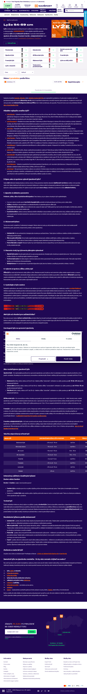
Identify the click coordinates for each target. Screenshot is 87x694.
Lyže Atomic (11, 114)
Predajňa (6, 671)
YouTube (48, 691)
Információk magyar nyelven (11, 681)
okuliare (9, 587)
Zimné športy (60, 10)
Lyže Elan (10, 129)
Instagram (45, 691)
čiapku (50, 590)
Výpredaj (7, 10)
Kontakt (70, 7)
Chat (57, 7)
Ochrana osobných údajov (30, 671)
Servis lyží (47, 666)
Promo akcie (7, 664)
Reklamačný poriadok (28, 676)
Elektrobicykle (24, 10)
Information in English (9, 676)
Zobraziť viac (12, 43)
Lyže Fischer (11, 138)
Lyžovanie (7, 15)
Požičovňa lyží (48, 664)
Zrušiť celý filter (58, 82)
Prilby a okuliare (43, 10)
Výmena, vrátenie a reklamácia (31, 674)
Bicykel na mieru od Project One (72, 662)
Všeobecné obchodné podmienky (31, 678)
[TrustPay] (82, 686)
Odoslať (32, 632)
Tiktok (42, 691)
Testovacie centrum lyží (51, 669)
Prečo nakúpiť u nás (9, 674)
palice (12, 571)
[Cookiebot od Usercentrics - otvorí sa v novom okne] (73, 334)
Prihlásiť (76, 7)
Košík (82, 7)
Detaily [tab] (43, 338)
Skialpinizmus (15, 15)
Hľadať (67, 10)
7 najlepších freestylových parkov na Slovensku (31, 416)
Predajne (63, 7)
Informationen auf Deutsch (11, 678)
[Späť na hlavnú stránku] (43, 5)
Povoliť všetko (68, 359)
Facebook (38, 691)
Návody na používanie (29, 662)
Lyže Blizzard (11, 145)
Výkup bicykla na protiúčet (70, 674)
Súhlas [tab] (18, 338)
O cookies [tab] (69, 338)
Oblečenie (52, 10)
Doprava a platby (27, 666)
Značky (56, 15)
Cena (6, 72)
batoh (9, 590)
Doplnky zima (49, 15)
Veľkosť (23, 72)
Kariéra (5, 669)
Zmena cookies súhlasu (67, 691)
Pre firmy (66, 669)
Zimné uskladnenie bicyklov (52, 671)
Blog (5, 666)
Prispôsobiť (42, 359)
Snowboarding (24, 15)
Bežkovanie (33, 15)
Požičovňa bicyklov (68, 666)
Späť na (12, 20)
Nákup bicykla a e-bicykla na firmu (72, 664)
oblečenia (27, 580)
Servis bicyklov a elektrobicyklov (72, 671)
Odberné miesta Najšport (29, 669)
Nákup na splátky (27, 664)
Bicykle (14, 10)
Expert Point (48, 662)
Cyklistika (34, 10)
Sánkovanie (40, 15)
